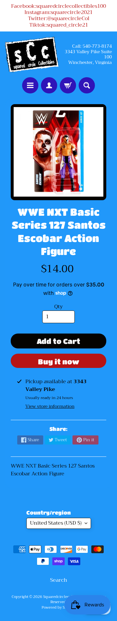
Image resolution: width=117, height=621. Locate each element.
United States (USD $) (56, 523)
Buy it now (58, 362)
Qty (58, 306)
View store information (49, 406)
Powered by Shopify (58, 607)
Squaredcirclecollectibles (65, 597)
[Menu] (30, 85)
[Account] (49, 85)
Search (58, 580)
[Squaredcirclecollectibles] (31, 54)
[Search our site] (87, 85)
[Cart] (68, 85)
